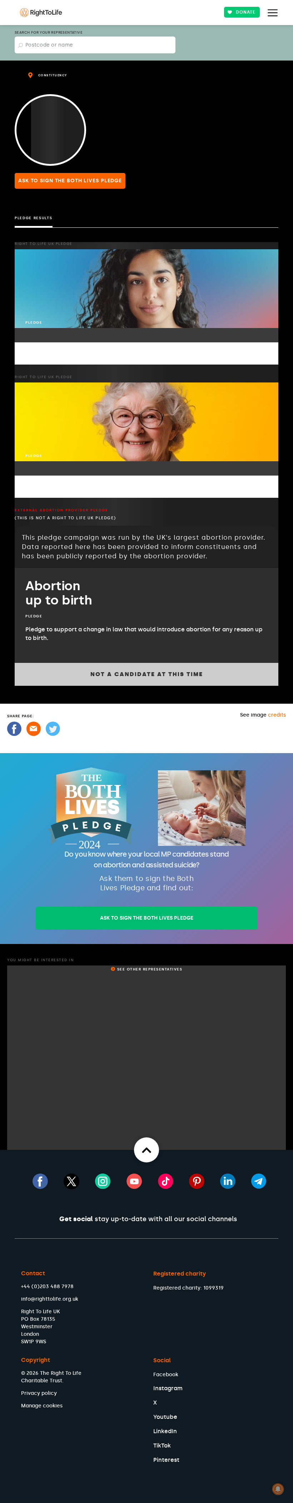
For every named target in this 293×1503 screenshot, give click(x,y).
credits (277, 715)
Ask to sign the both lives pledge (70, 181)
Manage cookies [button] (42, 1406)
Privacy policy (39, 1393)
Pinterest (166, 1459)
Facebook (165, 1375)
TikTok (162, 1445)
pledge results (34, 218)
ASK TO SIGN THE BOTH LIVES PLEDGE (146, 918)
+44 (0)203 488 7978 (47, 1286)
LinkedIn (165, 1431)
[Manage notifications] (278, 1489)
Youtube (165, 1416)
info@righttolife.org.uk (49, 1299)
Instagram (168, 1388)
